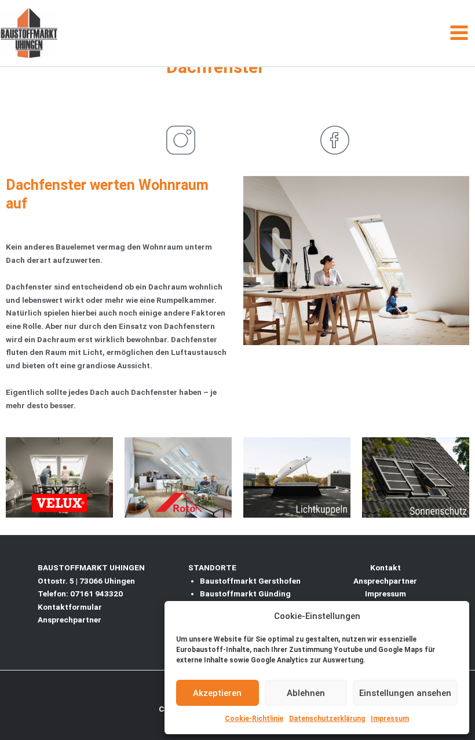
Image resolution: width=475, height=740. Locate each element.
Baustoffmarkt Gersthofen (250, 580)
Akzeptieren (217, 693)
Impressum (390, 719)
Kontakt (385, 567)
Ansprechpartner (69, 619)
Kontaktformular (70, 606)
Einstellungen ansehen (405, 693)
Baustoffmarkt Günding (245, 593)
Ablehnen (306, 693)
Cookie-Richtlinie (254, 719)
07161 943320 (96, 593)
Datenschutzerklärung (327, 719)
